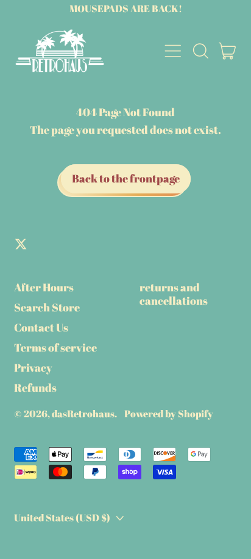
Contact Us (41, 327)
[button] (200, 51)
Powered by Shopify (168, 413)
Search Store (47, 307)
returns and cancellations (174, 294)
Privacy (33, 367)
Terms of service (55, 347)
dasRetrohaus (83, 413)
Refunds (35, 387)
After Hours (44, 287)
